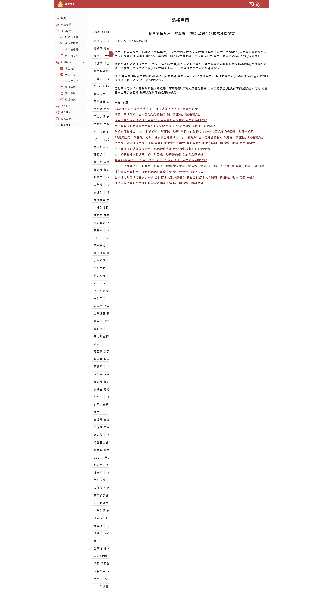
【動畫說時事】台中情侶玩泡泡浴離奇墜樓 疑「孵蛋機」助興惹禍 (159, 172)
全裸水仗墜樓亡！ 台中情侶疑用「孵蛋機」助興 (147, 131)
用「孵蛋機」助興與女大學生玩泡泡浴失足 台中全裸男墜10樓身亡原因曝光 (165, 126)
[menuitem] (70, 12)
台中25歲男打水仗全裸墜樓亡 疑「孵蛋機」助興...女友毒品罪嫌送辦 (161, 160)
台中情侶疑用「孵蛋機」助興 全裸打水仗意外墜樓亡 (150, 143)
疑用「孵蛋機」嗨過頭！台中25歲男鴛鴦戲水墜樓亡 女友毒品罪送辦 (161, 120)
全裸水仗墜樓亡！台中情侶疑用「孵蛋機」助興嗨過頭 (217, 131)
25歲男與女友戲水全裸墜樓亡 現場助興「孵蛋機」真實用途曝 (156, 109)
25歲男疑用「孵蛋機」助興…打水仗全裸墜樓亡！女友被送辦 (156, 137)
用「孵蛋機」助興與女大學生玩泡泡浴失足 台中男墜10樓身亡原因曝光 (162, 149)
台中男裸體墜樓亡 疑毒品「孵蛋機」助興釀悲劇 (231, 137)
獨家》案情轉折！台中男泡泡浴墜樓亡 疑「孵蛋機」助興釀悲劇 (157, 114)
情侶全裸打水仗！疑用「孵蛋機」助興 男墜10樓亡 (221, 143)
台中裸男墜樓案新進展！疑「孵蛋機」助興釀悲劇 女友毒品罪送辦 (159, 154)
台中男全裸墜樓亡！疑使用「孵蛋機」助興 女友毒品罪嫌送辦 (156, 166)
